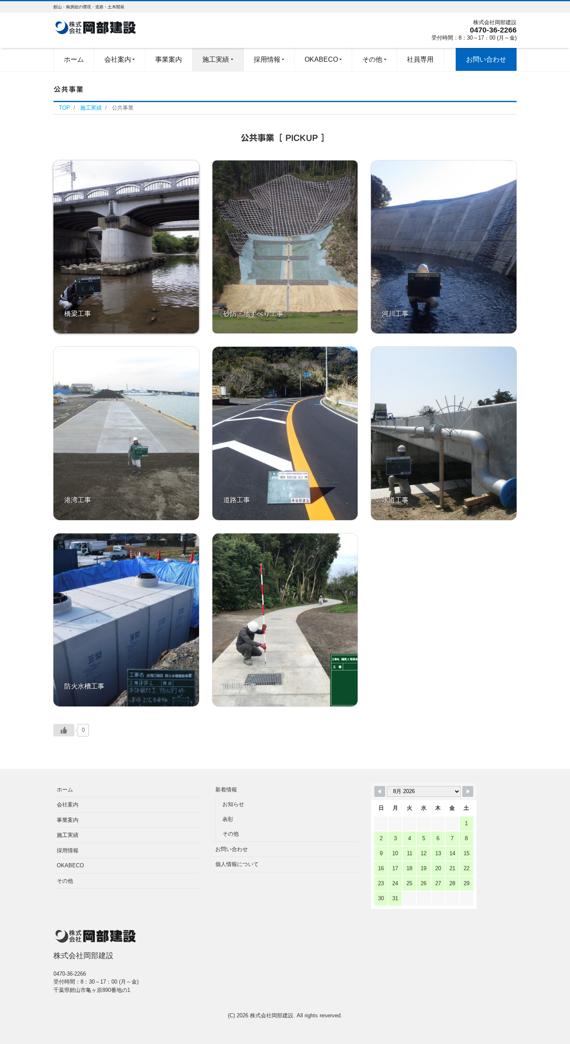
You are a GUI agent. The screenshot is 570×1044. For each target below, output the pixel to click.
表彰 (227, 819)
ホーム (65, 789)
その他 (65, 881)
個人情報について (237, 864)
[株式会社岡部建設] (95, 26)
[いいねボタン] (63, 730)
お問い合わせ (231, 849)
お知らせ (233, 804)
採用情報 (67, 850)
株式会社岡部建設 (271, 1015)
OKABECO (70, 865)
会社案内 (67, 804)
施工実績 (67, 835)
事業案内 (67, 820)
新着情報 (226, 789)
